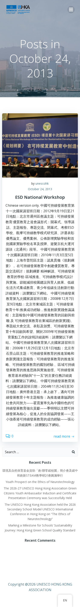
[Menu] (71, 9)
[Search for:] (35, 451)
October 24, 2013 (40, 189)
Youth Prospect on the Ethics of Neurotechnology (40, 482)
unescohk (42, 183)
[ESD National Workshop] (40, 145)
